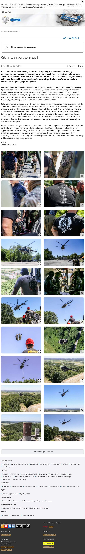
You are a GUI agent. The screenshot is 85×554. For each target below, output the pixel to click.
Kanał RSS (2, 526)
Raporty (63, 486)
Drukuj (80, 66)
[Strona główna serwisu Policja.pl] (3, 11)
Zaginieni (65, 464)
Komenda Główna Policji (29, 474)
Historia (63, 474)
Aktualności (16, 31)
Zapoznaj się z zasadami (7, 547)
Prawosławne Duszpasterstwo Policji (14, 479)
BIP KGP (51, 527)
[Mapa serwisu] (6, 11)
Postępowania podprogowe (31, 508)
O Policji (4, 470)
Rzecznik (5, 515)
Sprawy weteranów (28, 515)
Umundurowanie (7, 476)
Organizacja (43, 474)
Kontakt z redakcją (6, 535)
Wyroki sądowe (25, 494)
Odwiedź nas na (6, 526)
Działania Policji (6, 460)
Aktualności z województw (19, 464)
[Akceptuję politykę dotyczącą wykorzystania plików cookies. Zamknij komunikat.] (82, 1)
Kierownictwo (14, 474)
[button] (81, 12)
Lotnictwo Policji (75, 464)
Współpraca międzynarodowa (24, 476)
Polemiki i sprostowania (9, 467)
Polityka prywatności (6, 550)
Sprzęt (70, 474)
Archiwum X (34, 464)
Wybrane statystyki (30, 486)
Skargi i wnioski (15, 515)
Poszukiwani (56, 464)
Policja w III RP (53, 474)
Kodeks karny (43, 486)
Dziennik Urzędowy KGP (10, 494)
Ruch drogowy (45, 464)
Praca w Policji (6, 497)
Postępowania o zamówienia (11, 508)
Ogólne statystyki (16, 486)
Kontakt (4, 512)
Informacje (5, 486)
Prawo (3, 490)
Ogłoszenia (26, 501)
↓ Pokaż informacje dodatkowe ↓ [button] (42, 452)
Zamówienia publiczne (8, 504)
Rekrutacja (48, 501)
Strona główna (6, 31)
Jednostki (5, 474)
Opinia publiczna (73, 486)
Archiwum (45, 508)
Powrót (71, 66)
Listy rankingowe (37, 501)
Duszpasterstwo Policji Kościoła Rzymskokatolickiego (53, 476)
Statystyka (5, 483)
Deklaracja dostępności (49, 535)
